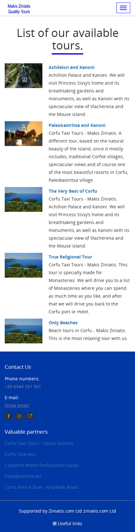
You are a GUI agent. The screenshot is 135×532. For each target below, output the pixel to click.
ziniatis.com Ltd (99, 511)
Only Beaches (63, 323)
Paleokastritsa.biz (23, 476)
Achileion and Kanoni (71, 67)
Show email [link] (17, 405)
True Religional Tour (70, 257)
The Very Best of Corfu (73, 191)
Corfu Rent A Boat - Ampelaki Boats (41, 487)
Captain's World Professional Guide (42, 465)
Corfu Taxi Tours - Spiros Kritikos (39, 443)
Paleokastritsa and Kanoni (77, 125)
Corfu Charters (20, 454)
